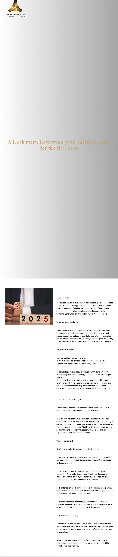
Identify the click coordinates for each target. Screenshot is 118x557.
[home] (15, 8)
